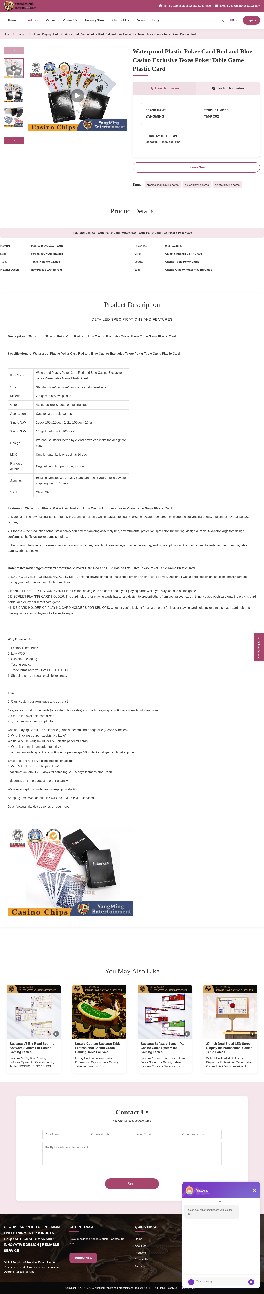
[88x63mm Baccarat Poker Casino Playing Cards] (77, 95)
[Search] (222, 20)
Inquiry (251, 20)
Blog (155, 20)
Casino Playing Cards (46, 34)
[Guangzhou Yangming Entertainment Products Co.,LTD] (21, 6)
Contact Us (120, 20)
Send (132, 1184)
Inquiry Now (196, 167)
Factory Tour (95, 20)
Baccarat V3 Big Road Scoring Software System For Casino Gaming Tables (32, 1048)
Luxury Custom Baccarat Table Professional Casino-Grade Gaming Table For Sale (98, 1048)
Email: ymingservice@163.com (240, 5)
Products (31, 20)
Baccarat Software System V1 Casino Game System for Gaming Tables (162, 1048)
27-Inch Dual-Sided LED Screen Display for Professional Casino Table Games (229, 1048)
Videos (50, 20)
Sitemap (140, 1266)
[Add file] (191, 1282)
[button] (14, 140)
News (141, 20)
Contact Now (33, 1066)
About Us (70, 20)
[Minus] (254, 1190)
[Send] (251, 1282)
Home (12, 20)
